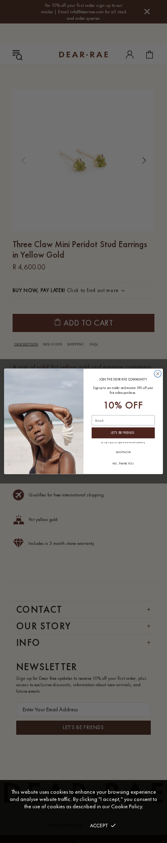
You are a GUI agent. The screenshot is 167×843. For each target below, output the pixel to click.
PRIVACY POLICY (65, 825)
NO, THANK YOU (123, 463)
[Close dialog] (157, 374)
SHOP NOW (123, 452)
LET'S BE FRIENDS (123, 433)
